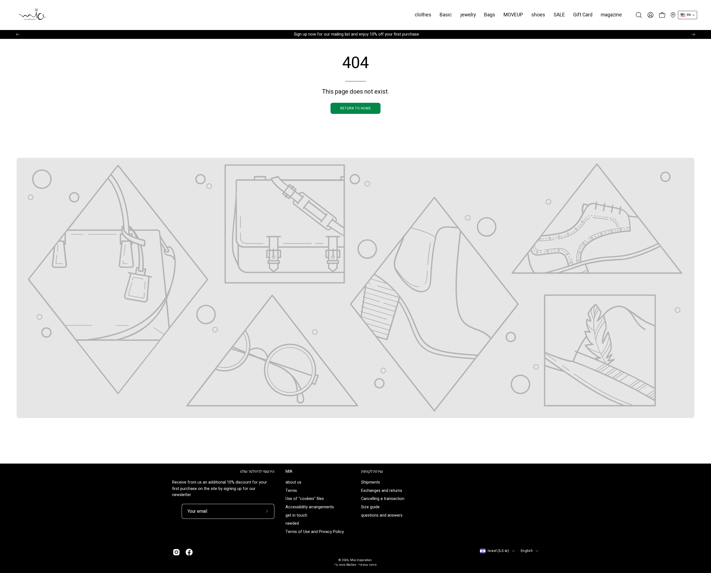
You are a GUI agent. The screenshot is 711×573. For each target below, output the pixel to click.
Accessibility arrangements (310, 507)
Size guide (370, 507)
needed (292, 524)
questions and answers (381, 515)
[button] (445, 15)
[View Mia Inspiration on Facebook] (189, 552)
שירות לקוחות (372, 471)
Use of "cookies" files (305, 499)
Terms (291, 491)
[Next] (693, 34)
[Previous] (17, 34)
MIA (289, 471)
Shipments (370, 482)
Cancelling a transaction (382, 499)
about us (293, 482)
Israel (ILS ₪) (498, 550)
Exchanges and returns (381, 491)
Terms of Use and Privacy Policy (315, 532)
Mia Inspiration (361, 560)
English (527, 550)
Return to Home (355, 108)
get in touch (296, 515)
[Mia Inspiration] (32, 15)
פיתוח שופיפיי (368, 565)
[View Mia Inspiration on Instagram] (176, 552)
